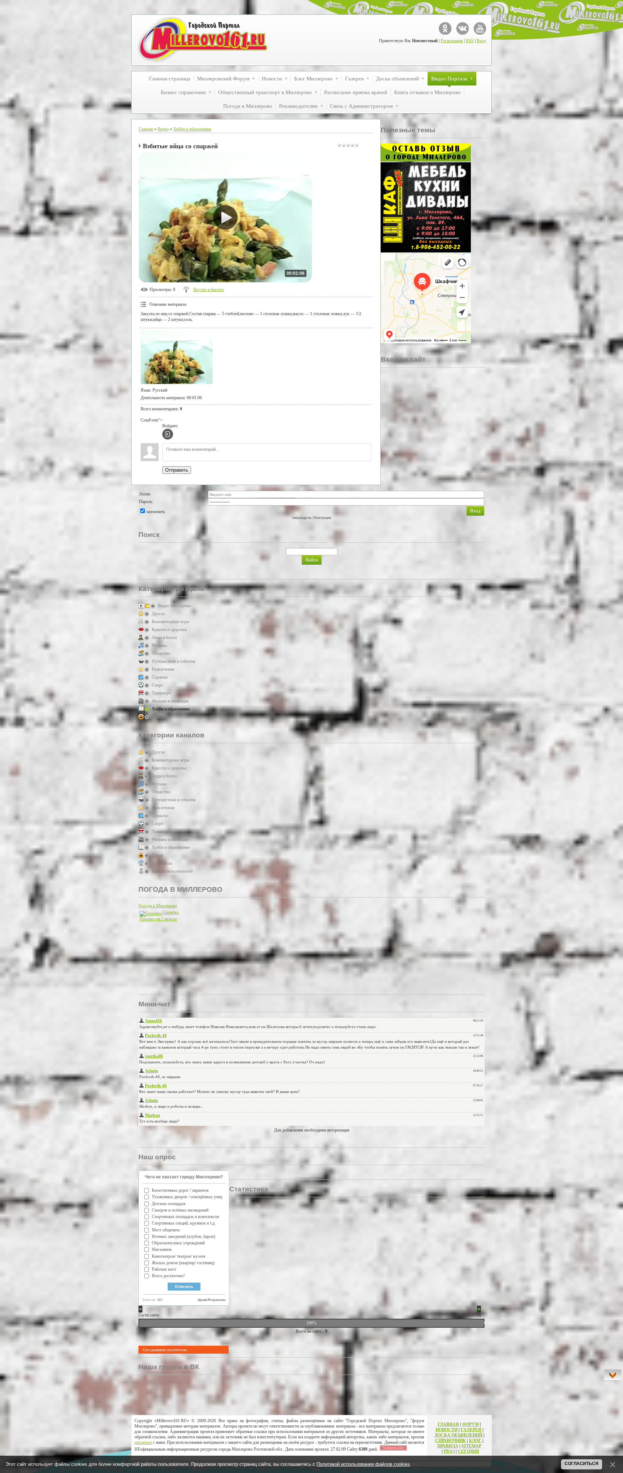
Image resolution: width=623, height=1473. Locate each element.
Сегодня (468, 1451)
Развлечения (163, 669)
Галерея (471, 1429)
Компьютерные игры (170, 621)
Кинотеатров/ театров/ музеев (179, 1256)
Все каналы (162, 863)
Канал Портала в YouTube (479, 28)
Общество (161, 653)
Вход (481, 40)
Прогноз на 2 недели (158, 919)
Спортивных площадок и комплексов (185, 1216)
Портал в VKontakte (462, 28)
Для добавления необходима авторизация (311, 1130)
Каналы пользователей (172, 871)
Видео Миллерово (174, 605)
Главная (146, 129)
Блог (475, 1440)
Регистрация (452, 40)
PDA (448, 1451)
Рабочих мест (164, 1269)
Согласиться (581, 1463)
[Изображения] (177, 357)
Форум (470, 1424)
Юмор (157, 716)
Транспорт (161, 693)
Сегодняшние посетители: (165, 1350)
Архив (202, 1300)
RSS (470, 40)
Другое (158, 613)
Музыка (159, 645)
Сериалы (160, 677)
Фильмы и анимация (170, 701)
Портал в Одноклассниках (445, 28)
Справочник (450, 1440)
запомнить (155, 511)
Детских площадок (169, 1203)
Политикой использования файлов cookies (363, 1464)
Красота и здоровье (169, 629)
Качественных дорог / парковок (180, 1190)
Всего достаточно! (168, 1275)
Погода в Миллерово (157, 905)
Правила (447, 1445)
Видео (163, 129)
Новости (447, 1429)
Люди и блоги (164, 637)
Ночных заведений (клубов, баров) (183, 1236)
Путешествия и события (173, 661)
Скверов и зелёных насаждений (180, 1210)
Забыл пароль (301, 518)
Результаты (216, 1300)
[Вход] (167, 434)
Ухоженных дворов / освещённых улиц (187, 1196)
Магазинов (162, 1249)
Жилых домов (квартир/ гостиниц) (183, 1262)
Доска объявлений (458, 1435)
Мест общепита (166, 1229)
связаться (143, 1442)
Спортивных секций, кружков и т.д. (184, 1223)
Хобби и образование (192, 129)
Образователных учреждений (178, 1242)
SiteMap (471, 1445)
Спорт (157, 685)
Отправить (176, 470)
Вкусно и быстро (208, 289)
